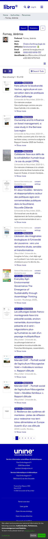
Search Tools (38, 71)
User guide (24, 506)
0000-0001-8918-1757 (32, 52)
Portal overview (24, 502)
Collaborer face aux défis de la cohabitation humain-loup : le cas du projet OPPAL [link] (29, 158)
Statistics (34, 28)
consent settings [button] (38, 183)
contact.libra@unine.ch (24, 468)
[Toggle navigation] (42, 7)
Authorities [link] (14, 15)
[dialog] (24, 530)
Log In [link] (33, 7)
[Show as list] (5, 71)
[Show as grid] (10, 71)
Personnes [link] (26, 15)
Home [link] (5, 15)
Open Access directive (24, 516)
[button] (25, 7)
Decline (33, 535)
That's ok (41, 535)
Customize (6, 535)
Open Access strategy (24, 511)
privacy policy (29, 531)
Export (23, 28)
